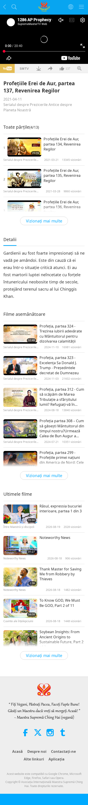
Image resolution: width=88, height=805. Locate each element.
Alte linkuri (34, 759)
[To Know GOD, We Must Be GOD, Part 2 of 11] (20, 608)
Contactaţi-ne (63, 751)
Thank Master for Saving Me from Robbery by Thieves (60, 574)
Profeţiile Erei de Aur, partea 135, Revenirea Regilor (62, 175)
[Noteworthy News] (20, 545)
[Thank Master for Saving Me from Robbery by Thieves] (20, 577)
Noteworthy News (54, 537)
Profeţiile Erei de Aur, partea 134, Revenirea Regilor (62, 144)
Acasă (17, 751)
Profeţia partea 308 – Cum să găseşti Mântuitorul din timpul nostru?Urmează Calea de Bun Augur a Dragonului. (61, 428)
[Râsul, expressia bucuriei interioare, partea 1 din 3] (20, 514)
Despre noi (36, 751)
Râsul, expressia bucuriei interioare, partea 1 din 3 (60, 508)
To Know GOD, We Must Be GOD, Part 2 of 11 (59, 603)
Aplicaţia (57, 759)
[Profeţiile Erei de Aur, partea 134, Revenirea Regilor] (24, 147)
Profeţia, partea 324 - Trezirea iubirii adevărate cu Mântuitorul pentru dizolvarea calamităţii (60, 334)
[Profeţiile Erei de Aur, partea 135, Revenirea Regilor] (24, 178)
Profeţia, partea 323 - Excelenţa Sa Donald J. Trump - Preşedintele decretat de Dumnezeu (59, 365)
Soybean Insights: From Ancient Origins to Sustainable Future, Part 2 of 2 (61, 639)
